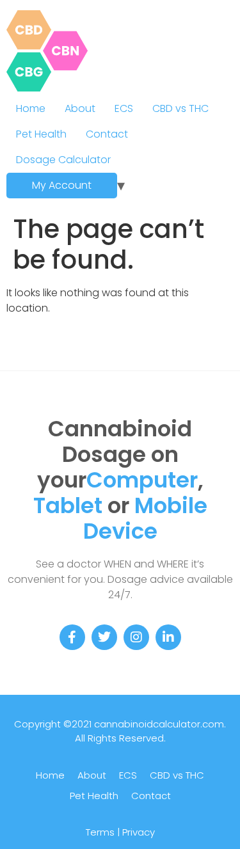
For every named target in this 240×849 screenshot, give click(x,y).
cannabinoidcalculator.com (159, 724)
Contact (107, 134)
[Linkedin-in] (168, 637)
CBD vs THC (180, 108)
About (80, 108)
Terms (100, 832)
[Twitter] (104, 637)
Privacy (138, 832)
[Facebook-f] (72, 637)
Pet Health (41, 134)
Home (30, 108)
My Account (62, 185)
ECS (124, 108)
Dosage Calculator (63, 159)
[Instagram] (136, 637)
